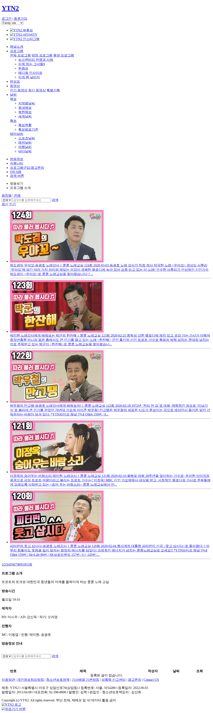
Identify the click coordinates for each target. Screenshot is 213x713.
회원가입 (20, 18)
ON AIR (15, 172)
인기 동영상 (18, 90)
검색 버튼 (17, 176)
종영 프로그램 (63, 55)
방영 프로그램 (42, 55)
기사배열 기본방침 (85, 679)
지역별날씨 (26, 103)
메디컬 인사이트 (30, 73)
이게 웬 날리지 (29, 77)
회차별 (7, 195)
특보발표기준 (28, 129)
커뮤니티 (16, 163)
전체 (17, 195)
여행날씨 (25, 147)
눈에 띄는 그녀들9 (31, 64)
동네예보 (25, 107)
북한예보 (25, 112)
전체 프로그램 (20, 55)
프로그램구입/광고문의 (27, 167)
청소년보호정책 (57, 679)
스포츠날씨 (26, 138)
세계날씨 (25, 116)
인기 (12, 204)
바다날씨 (25, 151)
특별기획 (53, 90)
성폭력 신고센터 (114, 679)
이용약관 (8, 679)
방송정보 (16, 159)
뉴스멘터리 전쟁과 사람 (35, 59)
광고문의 (134, 679)
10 (24, 564)
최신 (5, 204)
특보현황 (25, 125)
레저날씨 (25, 142)
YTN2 (10, 8)
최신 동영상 (37, 90)
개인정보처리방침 (30, 679)
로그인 (7, 18)
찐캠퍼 (23, 68)
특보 (13, 121)
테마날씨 (16, 134)
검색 (55, 200)
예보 (13, 99)
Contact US (151, 679)
